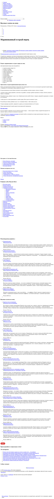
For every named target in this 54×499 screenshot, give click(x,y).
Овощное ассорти (7, 378)
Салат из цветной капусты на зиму (11, 358)
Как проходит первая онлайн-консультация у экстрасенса (16, 460)
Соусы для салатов (7, 172)
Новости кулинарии (7, 7)
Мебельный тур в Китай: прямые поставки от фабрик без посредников (19, 454)
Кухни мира (6, 216)
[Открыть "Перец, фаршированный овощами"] (11, 432)
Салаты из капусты (7, 311)
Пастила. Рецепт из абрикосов (10, 162)
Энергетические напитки (9, 250)
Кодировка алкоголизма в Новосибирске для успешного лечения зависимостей (21, 453)
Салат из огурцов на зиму (9, 163)
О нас (4, 9)
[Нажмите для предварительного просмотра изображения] (10, 54)
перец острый (6, 119)
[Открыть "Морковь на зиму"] (7, 416)
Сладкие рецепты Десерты (9, 208)
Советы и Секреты (7, 4)
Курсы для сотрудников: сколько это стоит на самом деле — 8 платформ (19, 452)
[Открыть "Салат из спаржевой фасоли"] (10, 349)
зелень (4, 121)
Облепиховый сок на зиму (9, 164)
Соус (4, 209)
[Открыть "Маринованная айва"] (8, 424)
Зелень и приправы (10, 192)
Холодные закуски (7, 210)
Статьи (4, 14)
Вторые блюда (6, 214)
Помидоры (8, 196)
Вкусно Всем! (5, 496)
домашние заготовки (14, 114)
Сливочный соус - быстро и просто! (11, 174)
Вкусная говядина (7, 165)
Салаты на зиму (9, 198)
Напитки (5, 202)
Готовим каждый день (8, 186)
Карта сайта (5, 12)
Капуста (7, 193)
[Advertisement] (27, 45)
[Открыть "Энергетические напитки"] (9, 251)
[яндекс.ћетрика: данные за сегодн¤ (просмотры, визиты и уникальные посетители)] (30, 467)
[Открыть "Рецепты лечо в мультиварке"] (10, 303)
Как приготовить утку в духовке (10, 171)
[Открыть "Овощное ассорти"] (7, 379)
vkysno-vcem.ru (7, 470)
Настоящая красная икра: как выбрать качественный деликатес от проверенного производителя (24, 455)
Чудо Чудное (6, 211)
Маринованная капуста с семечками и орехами (13, 369)
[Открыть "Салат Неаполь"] (7, 261)
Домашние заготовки (8, 187)
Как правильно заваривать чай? (10, 269)
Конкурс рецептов (7, 201)
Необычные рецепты (8, 5)
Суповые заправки (10, 199)
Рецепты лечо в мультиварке (9, 302)
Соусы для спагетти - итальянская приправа (13, 175)
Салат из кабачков (7, 279)
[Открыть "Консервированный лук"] (9, 407)
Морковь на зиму (7, 415)
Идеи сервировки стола (8, 215)
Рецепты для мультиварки (9, 205)
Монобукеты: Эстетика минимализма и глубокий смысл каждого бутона (19, 456)
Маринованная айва (23, 125)
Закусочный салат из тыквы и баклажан (12, 396)
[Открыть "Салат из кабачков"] (7, 280)
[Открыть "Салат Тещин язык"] (8, 331)
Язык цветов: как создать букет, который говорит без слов (16, 459)
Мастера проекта (7, 8)
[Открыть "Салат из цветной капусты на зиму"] (11, 359)
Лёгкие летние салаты (8, 173)
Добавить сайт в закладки (14, 20)
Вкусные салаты (7, 184)
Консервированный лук (8, 406)
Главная (5, 2)
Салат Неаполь (6, 259)
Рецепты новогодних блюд (9, 15)
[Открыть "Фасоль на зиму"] (7, 321)
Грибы (7, 191)
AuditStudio (10, 474)
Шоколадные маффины (8, 288)
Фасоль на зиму (6, 320)
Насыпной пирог (7, 241)
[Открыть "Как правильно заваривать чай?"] (10, 270)
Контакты (5, 10)
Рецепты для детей (7, 204)
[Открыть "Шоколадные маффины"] (9, 290)
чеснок (4, 122)
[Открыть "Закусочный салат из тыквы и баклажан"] (12, 398)
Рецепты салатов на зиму (10, 124)
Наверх (2, 179)
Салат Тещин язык (15, 125)
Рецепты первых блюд (8, 206)
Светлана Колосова (21, 26)
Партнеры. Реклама (7, 11)
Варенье (7, 190)
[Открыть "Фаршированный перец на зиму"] (11, 388)
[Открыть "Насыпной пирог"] (7, 242)
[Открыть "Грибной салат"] (7, 340)
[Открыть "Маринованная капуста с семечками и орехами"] (14, 370)
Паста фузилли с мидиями (9, 161)
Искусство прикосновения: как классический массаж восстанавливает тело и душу (22, 457)
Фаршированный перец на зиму (10, 387)
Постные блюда (6, 203)
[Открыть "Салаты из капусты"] (8, 312)
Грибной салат (6, 339)
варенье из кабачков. (10, 115)
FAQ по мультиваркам (8, 212)
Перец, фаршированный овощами (10, 431)
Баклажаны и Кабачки (11, 189)
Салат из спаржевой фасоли (9, 348)
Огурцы (7, 195)
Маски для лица (6, 3)
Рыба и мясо (8, 197)
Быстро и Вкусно (7, 185)
